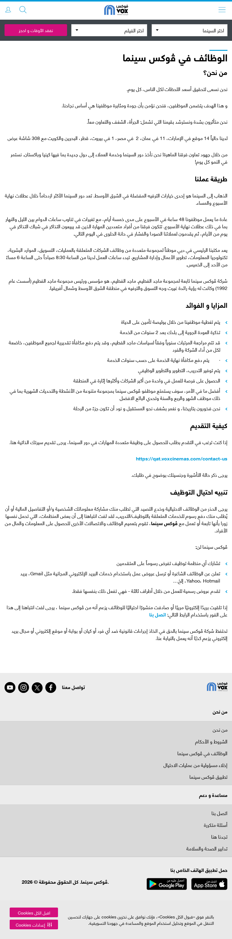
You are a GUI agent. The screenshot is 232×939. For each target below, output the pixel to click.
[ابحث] (23, 10)
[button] (34, 924)
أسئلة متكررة (215, 825)
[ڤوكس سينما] (116, 11)
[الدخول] (8, 10)
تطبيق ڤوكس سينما (208, 777)
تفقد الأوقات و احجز (36, 30)
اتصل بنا (157, 614)
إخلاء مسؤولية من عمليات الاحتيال (195, 765)
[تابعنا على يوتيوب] (10, 687)
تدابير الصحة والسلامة (206, 849)
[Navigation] (222, 10)
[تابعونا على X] (37, 687)
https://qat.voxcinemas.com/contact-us (181, 458)
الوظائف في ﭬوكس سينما (202, 753)
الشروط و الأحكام (211, 742)
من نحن (220, 729)
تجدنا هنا (219, 837)
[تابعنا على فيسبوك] (50, 687)
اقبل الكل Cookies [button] (34, 912)
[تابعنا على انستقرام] (23, 687)
